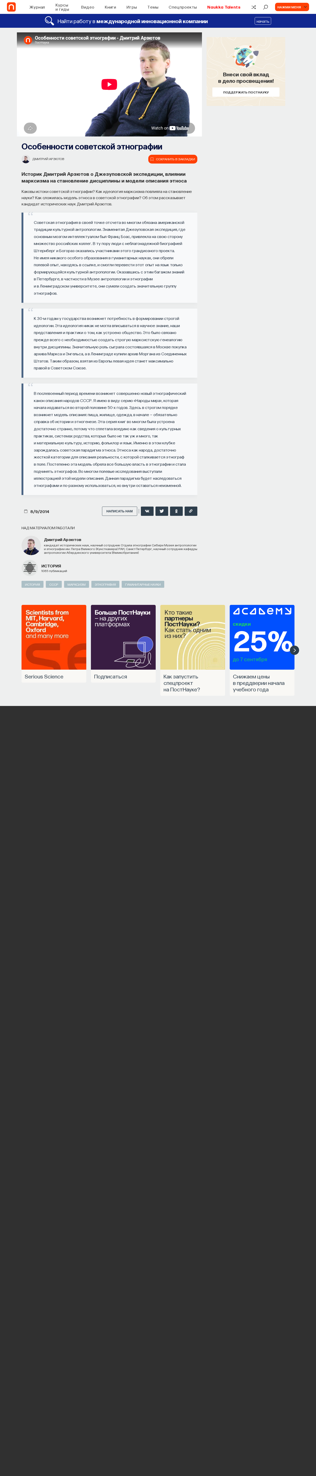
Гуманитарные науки (143, 584)
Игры (132, 6)
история (51, 565)
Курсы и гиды (62, 6)
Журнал (37, 6)
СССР (53, 584)
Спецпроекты (183, 6)
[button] (294, 650)
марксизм (77, 584)
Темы (152, 6)
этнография (105, 584)
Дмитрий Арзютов (48, 159)
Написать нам (119, 511)
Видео (87, 6)
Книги (110, 6)
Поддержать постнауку (246, 92)
